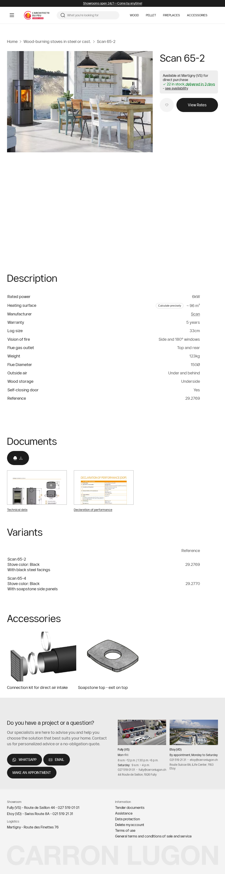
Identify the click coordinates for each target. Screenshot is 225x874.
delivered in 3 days (200, 84)
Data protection (127, 819)
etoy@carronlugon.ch (204, 760)
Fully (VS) (123, 749)
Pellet (151, 15)
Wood (134, 15)
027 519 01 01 (126, 770)
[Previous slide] (197, 618)
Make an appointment (32, 773)
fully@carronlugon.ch (152, 770)
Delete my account (129, 825)
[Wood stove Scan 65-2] (80, 101)
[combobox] (91, 15)
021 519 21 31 (178, 760)
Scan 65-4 (16, 578)
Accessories (197, 15)
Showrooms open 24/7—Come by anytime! (112, 3)
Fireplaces (171, 15)
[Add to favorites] (167, 105)
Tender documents (129, 808)
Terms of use (125, 830)
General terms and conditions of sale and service (153, 836)
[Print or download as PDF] (18, 458)
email (59, 760)
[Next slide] (212, 618)
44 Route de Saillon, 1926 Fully (137, 774)
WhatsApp (27, 760)
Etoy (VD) (175, 749)
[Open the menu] (12, 15)
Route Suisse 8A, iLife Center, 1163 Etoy (192, 766)
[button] (176, 88)
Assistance (123, 813)
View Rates (197, 105)
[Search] (62, 15)
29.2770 (192, 583)
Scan (195, 313)
